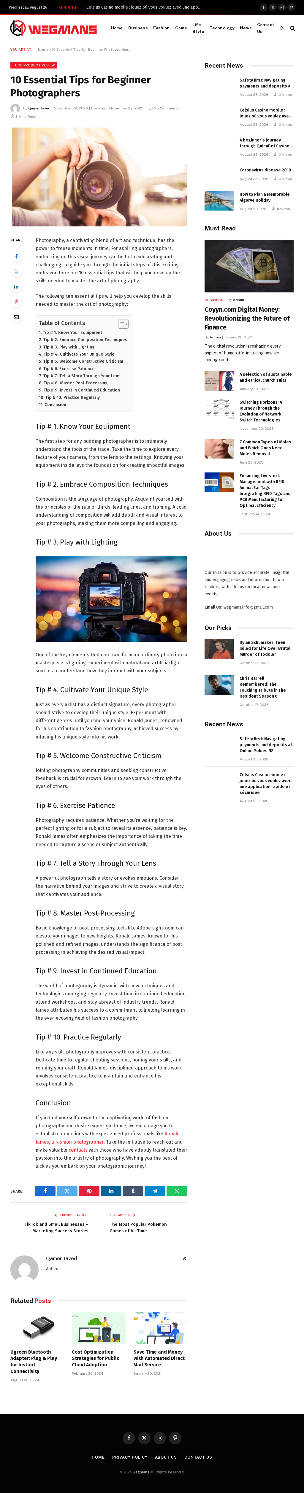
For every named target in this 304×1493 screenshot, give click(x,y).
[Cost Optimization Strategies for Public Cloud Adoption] (99, 1328)
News (246, 28)
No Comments (166, 108)
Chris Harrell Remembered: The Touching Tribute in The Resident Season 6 (263, 687)
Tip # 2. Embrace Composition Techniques (85, 339)
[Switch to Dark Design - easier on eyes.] (282, 28)
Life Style (198, 28)
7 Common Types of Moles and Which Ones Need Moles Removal (265, 448)
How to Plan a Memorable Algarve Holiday (265, 197)
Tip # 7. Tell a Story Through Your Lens (81, 375)
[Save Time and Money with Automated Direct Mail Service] (160, 1328)
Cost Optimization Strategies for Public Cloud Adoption (95, 1358)
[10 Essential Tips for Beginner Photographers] (98, 177)
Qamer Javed (39, 108)
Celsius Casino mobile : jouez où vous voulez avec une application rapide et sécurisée (145, 7)
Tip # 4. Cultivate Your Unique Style (79, 354)
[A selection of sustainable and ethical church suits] (219, 381)
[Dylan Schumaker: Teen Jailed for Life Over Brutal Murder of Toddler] (219, 649)
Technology (222, 28)
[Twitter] (16, 271)
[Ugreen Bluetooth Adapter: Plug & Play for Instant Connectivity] (37, 1328)
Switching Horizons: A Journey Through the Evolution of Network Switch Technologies (261, 411)
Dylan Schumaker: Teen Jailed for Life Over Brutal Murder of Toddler (265, 648)
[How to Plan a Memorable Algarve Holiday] (219, 201)
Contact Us (265, 28)
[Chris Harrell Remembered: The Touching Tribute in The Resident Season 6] (219, 685)
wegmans (141, 1472)
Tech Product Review (34, 65)
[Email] (16, 317)
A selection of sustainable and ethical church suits (266, 377)
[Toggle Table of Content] (120, 324)
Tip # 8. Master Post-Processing (76, 383)
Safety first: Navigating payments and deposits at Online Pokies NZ (266, 83)
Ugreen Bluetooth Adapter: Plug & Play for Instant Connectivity (33, 1361)
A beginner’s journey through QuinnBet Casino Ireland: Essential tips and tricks (266, 143)
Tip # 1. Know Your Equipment (72, 332)
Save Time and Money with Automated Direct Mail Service (159, 1358)
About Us (166, 1457)
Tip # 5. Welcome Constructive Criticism (83, 361)
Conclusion (55, 404)
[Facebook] (16, 256)
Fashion (161, 28)
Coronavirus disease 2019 (265, 170)
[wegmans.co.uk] (53, 28)
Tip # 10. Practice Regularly (72, 397)
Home (117, 28)
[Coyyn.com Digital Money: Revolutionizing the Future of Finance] (249, 266)
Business (138, 28)
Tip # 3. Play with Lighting (69, 347)
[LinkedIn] (16, 286)
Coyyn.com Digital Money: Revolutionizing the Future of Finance (247, 318)
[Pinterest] (16, 302)
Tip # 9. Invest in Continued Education (82, 390)
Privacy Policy (130, 1457)
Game (181, 28)
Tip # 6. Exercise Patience (69, 368)
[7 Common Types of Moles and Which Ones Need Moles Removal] (219, 449)
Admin (238, 300)
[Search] (292, 28)
